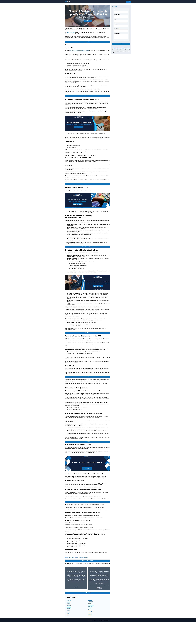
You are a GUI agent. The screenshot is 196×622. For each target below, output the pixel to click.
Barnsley (68, 611)
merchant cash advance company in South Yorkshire (79, 50)
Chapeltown (69, 608)
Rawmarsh (76, 557)
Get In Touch (88, 376)
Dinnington (90, 609)
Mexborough (67, 557)
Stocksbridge (90, 606)
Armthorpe (90, 613)
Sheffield (89, 603)
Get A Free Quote (88, 592)
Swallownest (90, 601)
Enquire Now (88, 441)
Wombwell (72, 557)
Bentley (68, 615)
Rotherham (81, 557)
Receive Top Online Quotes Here (87, 246)
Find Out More (87, 332)
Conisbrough (85, 557)
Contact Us (88, 501)
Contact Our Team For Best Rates (88, 95)
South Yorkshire (91, 604)
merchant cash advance (70, 32)
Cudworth (68, 610)
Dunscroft (90, 614)
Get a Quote (87, 20)
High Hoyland (90, 611)
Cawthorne (90, 608)
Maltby (68, 613)
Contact (128, 1)
